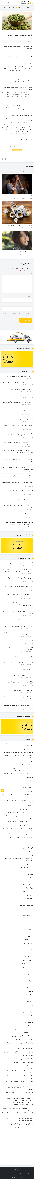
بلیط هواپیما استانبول (27, 912)
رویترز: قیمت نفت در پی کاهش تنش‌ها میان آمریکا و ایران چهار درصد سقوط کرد (17, 468)
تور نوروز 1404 (29, 939)
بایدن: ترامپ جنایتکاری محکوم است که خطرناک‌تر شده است (18, 579)
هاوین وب (30, 1015)
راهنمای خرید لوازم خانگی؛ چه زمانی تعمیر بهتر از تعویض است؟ (18, 426)
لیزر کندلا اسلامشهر (28, 1026)
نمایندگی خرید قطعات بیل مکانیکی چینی (22, 1124)
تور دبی (31, 1008)
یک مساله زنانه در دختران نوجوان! (23, 252)
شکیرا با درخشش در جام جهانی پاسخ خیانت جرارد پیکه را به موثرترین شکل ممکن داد (18, 435)
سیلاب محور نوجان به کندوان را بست (23, 656)
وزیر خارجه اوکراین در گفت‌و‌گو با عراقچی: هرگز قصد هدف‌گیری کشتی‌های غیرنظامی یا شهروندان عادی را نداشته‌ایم (19, 524)
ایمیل (28, 305)
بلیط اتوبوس (29, 1019)
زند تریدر (30, 970)
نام (29, 296)
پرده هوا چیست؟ (28, 1032)
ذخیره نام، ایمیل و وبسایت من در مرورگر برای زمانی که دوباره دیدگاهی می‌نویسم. (17, 314)
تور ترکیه (30, 991)
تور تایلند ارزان (29, 1022)
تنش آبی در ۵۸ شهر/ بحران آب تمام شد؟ (22, 389)
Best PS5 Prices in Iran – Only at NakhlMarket (20, 812)
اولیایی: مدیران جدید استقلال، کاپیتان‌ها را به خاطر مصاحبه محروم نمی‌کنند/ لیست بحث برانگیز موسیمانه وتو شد (17, 570)
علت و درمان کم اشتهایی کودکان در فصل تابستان (20, 499)
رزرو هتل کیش (28, 957)
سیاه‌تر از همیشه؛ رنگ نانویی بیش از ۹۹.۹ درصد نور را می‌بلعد (19, 460)
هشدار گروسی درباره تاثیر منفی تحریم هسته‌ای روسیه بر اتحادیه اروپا (18, 587)
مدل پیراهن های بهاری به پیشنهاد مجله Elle (21, 669)
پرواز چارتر (30, 984)
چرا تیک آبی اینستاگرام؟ (26, 1055)
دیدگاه (28, 274)
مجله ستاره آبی (29, 864)
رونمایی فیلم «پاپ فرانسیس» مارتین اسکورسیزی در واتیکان (19, 683)
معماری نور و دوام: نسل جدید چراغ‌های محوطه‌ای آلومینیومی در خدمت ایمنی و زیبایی (20, 769)
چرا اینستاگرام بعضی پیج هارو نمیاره (23, 1059)
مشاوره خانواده (21, 7)
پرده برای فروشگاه (28, 881)
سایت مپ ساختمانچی (27, 781)
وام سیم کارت (29, 988)
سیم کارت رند (29, 898)
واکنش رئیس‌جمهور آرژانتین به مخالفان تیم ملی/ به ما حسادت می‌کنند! (18, 443)
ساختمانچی (30, 777)
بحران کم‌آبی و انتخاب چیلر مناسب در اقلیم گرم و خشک (18, 834)
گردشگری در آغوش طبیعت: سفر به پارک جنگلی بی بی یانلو (17, 476)
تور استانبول (29, 1001)
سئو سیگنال (29, 950)
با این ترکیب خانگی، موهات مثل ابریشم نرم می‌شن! (19, 376)
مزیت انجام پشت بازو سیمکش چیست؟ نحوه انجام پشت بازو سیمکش (17, 648)
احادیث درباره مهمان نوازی (26, 396)
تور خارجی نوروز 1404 (27, 977)
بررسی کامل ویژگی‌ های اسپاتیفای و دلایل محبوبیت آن (18, 1052)
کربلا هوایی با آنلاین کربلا (26, 905)
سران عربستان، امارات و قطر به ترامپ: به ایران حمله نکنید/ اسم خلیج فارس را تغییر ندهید (17, 634)
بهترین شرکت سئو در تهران (25, 867)
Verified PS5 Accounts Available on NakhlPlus (20, 821)
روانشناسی (28, 7)
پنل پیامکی (30, 855)
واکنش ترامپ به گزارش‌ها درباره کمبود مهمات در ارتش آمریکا (18, 491)
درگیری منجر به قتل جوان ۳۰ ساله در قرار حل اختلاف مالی (17, 383)
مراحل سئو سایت (28, 895)
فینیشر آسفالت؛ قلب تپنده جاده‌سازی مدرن (21, 563)
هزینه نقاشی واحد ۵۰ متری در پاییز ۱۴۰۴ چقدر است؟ (18, 774)
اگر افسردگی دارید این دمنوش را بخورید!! (20, 35)
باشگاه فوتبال (29, 851)
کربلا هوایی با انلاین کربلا (26, 848)
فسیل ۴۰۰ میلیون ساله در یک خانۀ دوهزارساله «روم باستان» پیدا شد (19, 595)
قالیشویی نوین (29, 926)
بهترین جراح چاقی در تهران (26, 809)
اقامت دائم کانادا (28, 995)
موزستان (14, 1177)
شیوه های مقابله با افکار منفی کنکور (23, 419)
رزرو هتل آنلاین (28, 943)
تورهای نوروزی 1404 (27, 964)
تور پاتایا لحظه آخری (27, 967)
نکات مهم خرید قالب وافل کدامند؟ (24, 1048)
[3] (30, 42)
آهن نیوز (30, 784)
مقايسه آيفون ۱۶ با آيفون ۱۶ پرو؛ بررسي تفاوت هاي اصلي (18, 1036)
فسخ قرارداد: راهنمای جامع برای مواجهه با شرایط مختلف (18, 626)
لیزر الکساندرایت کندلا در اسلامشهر (24, 1029)
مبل (32, 761)
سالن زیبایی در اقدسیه (27, 891)
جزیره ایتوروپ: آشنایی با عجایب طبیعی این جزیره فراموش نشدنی (17, 706)
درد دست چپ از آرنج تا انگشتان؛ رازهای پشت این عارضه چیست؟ (18, 612)
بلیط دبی (30, 1005)
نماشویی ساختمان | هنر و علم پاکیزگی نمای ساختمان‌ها (18, 752)
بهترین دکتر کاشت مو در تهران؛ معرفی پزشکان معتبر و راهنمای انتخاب (18, 506)
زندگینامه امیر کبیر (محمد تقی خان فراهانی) (21, 620)
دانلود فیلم (30, 874)
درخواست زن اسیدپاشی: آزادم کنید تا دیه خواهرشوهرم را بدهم (18, 515)
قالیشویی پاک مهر (28, 960)
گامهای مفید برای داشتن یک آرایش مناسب (21, 641)
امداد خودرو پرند (28, 929)
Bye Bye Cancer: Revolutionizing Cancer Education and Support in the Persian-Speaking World (17, 1099)
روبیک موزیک (29, 888)
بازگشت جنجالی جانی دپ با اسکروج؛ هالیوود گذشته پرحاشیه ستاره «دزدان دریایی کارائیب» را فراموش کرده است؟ (18, 411)
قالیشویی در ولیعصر (27, 787)
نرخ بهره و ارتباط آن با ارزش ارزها (24, 1039)
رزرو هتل (30, 936)
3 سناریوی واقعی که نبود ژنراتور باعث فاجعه (21, 825)
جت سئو (30, 974)
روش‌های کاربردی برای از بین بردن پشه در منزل (20, 837)
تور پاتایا (30, 946)
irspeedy (30, 1148)
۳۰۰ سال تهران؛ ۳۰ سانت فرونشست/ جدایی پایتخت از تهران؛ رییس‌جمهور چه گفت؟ (18, 604)
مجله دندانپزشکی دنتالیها (26, 806)
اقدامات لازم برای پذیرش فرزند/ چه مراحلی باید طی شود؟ (18, 662)
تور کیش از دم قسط (27, 791)
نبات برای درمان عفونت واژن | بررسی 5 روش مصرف (19, 1118)
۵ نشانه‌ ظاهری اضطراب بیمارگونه (23, 196)
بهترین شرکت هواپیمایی (26, 915)
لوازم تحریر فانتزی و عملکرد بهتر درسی (23, 690)
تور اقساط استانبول (28, 1012)
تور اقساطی (30, 878)
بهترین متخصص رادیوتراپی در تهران (23, 765)
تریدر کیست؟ (29, 933)
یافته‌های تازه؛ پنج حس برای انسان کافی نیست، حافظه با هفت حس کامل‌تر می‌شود (18, 698)
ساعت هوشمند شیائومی (26, 884)
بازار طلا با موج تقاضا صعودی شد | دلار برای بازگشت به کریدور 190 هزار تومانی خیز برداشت (18, 451)
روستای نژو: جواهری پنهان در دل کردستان (22, 675)
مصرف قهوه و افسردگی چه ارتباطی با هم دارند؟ (19, 225)
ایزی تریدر (30, 871)
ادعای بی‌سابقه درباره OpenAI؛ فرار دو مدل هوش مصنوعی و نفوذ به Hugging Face (17, 483)
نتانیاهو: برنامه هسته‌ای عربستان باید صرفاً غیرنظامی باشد (17, 402)
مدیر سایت (28, 199)
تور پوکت (30, 953)
